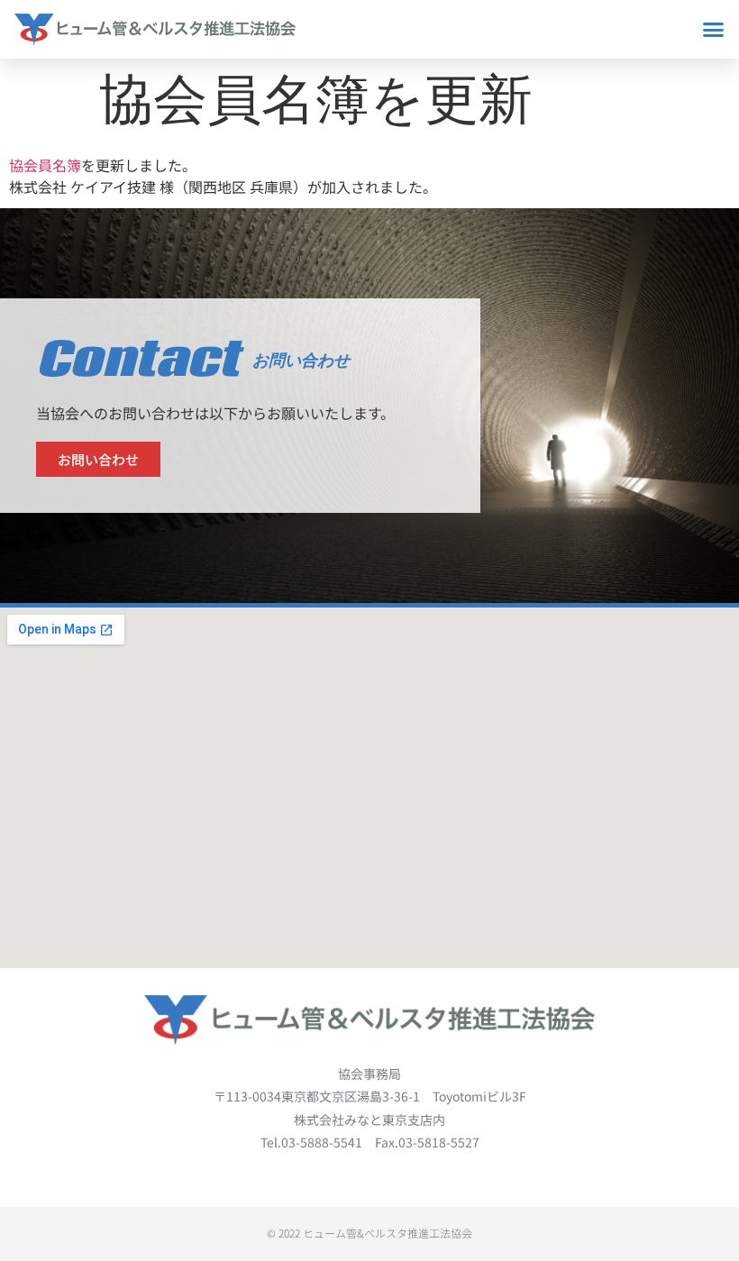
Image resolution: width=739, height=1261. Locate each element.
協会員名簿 (45, 165)
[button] (714, 30)
